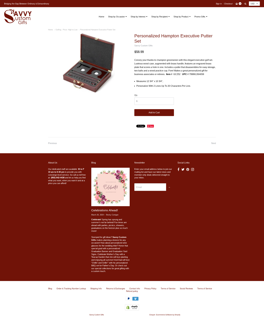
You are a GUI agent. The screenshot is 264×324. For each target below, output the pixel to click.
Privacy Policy (150, 288)
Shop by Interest (138, 16)
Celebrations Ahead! (104, 210)
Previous (52, 143)
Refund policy (132, 291)
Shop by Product (181, 16)
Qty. (136, 95)
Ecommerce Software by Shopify (168, 314)
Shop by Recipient (159, 16)
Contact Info (134, 288)
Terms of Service (168, 288)
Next (213, 143)
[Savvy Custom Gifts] (18, 16)
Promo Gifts (199, 16)
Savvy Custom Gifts (143, 45)
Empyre (152, 314)
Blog (50, 288)
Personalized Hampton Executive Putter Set (97, 30)
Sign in (219, 3)
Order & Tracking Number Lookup (71, 288)
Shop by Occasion (116, 16)
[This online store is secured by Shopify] (132, 309)
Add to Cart (154, 112)
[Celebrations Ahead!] (110, 187)
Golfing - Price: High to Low (66, 30)
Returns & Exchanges (115, 288)
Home (101, 16)
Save (151, 126)
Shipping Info (96, 288)
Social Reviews (186, 288)
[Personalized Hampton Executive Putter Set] (89, 63)
